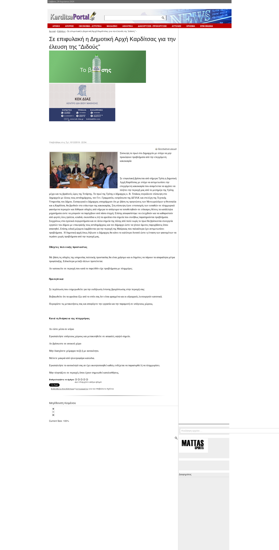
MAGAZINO (112, 26)
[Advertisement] (106, 131)
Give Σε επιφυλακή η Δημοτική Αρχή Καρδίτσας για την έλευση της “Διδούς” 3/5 (81, 379)
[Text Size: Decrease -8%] (53, 412)
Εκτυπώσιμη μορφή (167, 148)
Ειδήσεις (61, 31)
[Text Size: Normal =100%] (53, 415)
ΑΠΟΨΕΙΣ (69, 26)
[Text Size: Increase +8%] (53, 409)
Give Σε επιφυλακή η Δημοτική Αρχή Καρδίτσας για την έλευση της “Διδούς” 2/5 (79, 379)
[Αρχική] (73, 15)
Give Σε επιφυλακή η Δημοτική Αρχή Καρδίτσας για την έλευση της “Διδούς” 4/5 (84, 379)
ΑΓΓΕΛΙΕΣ (176, 26)
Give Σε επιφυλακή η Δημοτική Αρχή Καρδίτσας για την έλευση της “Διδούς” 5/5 (87, 379)
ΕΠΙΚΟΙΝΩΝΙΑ (206, 26)
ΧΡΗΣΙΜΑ (190, 26)
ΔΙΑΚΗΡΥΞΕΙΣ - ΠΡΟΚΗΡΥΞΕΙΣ (152, 26)
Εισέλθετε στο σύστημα (62, 388)
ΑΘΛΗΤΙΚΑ (127, 26)
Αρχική (52, 31)
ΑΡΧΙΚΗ (56, 26)
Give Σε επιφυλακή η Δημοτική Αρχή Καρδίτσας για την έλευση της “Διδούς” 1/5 (76, 379)
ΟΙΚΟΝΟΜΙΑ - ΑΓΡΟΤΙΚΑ (90, 26)
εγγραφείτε (82, 388)
